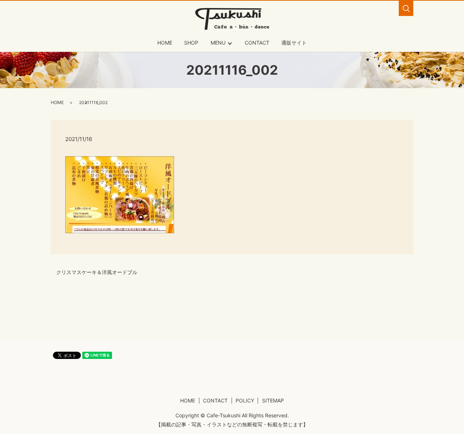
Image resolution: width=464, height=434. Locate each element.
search (406, 8)
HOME (164, 43)
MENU (218, 43)
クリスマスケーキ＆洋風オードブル (96, 272)
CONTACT (257, 43)
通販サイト (294, 43)
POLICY (245, 400)
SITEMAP (273, 400)
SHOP (191, 43)
